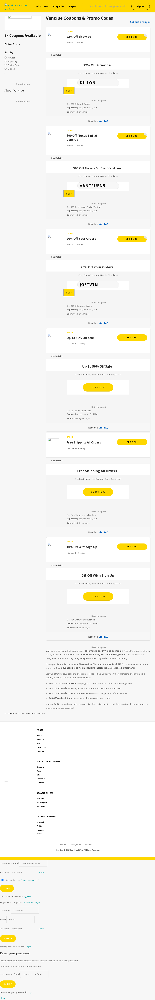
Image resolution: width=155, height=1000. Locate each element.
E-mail (3, 919)
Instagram (41, 830)
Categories (58, 6)
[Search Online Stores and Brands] (17, 7)
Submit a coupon (140, 22)
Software (40, 783)
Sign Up (27, 896)
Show (41, 872)
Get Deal (132, 337)
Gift (38, 775)
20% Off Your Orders (81, 239)
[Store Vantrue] (23, 23)
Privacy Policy (42, 747)
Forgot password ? (30, 880)
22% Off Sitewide (79, 37)
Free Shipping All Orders (84, 442)
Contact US (41, 751)
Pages (72, 6)
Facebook (40, 822)
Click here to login (31, 902)
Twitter (39, 826)
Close (2, 998)
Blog (38, 743)
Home (39, 736)
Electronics (41, 779)
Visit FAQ (103, 121)
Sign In (141, 6)
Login (28, 946)
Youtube (40, 834)
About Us (40, 739)
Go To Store (98, 387)
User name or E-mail (10, 974)
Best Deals (41, 806)
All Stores (42, 6)
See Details (57, 55)
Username (5, 910)
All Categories (42, 802)
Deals (39, 771)
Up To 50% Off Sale (80, 338)
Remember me (12, 880)
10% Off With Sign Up (82, 547)
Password (4, 872)
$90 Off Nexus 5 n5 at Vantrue (82, 137)
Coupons (40, 767)
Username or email (9, 863)
